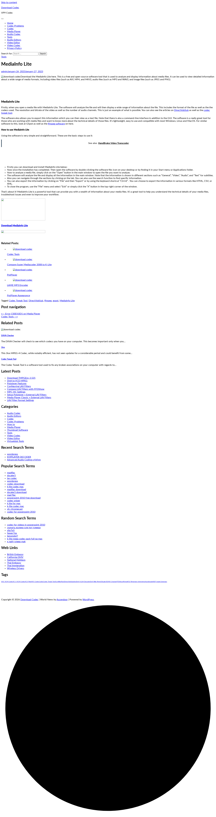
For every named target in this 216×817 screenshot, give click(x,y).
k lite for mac (14, 503)
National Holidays (16, 560)
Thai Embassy (14, 563)
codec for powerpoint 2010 (21, 512)
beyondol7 (12, 536)
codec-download (15, 484)
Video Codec (13, 45)
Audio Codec (13, 34)
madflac (11, 473)
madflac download (16, 489)
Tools (9, 37)
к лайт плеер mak (16, 541)
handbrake (149, 581)
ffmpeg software (56, 124)
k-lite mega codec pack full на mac (24, 539)
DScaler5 (104, 581)
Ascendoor (62, 599)
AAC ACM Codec (7, 581)
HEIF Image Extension (160, 581)
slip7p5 (11, 530)
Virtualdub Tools (15, 441)
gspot (55, 301)
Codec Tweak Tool (18, 301)
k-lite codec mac (15, 506)
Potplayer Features (16, 383)
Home (10, 23)
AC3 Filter (28, 581)
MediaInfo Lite (67, 301)
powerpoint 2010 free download (24, 498)
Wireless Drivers (15, 568)
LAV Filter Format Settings (20, 400)
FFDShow (120, 581)
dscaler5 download (17, 492)
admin (4, 71)
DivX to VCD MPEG (17, 381)
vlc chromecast (15, 509)
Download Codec (10, 7)
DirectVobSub (181, 110)
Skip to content (9, 2)
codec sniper (13, 501)
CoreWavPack (59, 581)
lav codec (12, 478)
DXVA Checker (7, 336)
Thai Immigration (15, 565)
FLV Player (131, 581)
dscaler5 (11, 475)
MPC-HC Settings (16, 392)
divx (74, 581)
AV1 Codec (35, 581)
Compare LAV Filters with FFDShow (25, 389)
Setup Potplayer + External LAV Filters (26, 395)
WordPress (88, 599)
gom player (138, 581)
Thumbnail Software (17, 430)
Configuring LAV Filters (19, 386)
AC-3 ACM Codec (19, 581)
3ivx (3, 347)
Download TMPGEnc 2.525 (21, 378)
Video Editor (13, 43)
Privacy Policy (14, 48)
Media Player (14, 31)
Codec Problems (15, 26)
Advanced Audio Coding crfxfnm (24, 460)
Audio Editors (14, 40)
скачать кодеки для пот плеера (24, 527)
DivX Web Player (95, 581)
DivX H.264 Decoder (83, 581)
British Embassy (15, 554)
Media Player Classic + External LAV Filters (29, 397)
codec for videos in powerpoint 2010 (26, 525)
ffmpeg (48, 301)
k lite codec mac (15, 487)
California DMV (15, 557)
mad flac (11, 495)
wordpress (12, 454)
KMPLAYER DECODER (19, 457)
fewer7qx (12, 533)
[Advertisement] (108, 90)
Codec (10, 29)
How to (11, 424)
